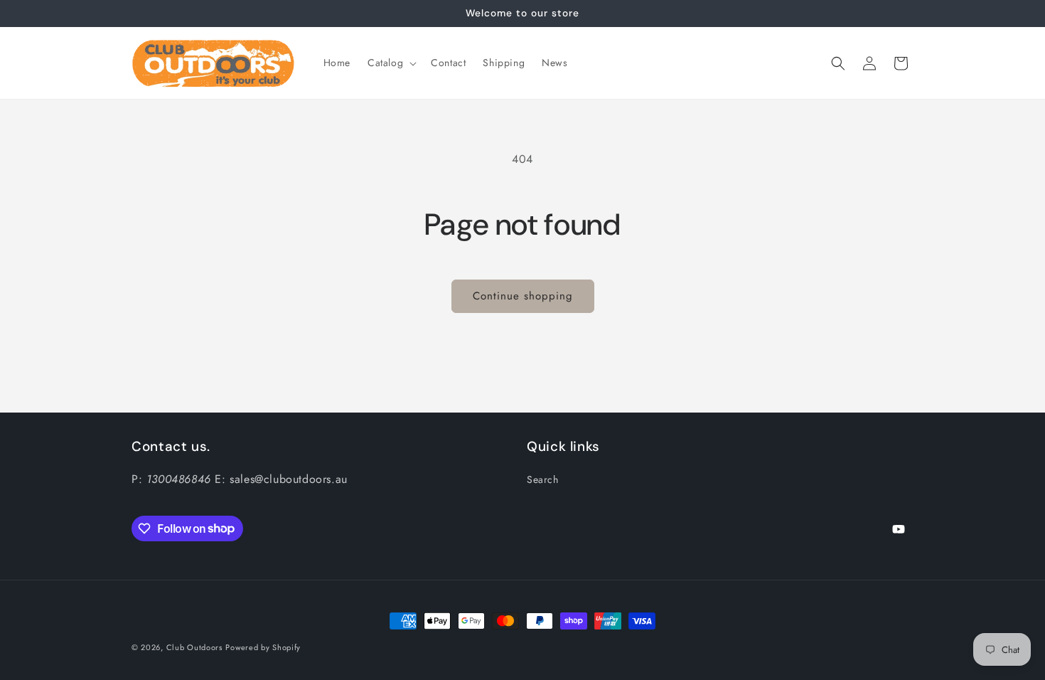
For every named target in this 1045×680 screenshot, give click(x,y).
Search (543, 479)
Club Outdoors (194, 647)
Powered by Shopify (263, 647)
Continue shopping (523, 296)
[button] (390, 63)
